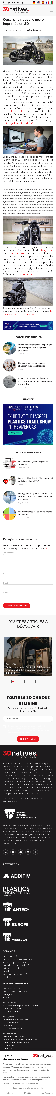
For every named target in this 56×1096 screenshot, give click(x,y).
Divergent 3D (46, 250)
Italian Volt (18, 253)
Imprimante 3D (10, 956)
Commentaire (9, 553)
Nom (5, 573)
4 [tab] (25, 681)
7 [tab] (38, 681)
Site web (6, 592)
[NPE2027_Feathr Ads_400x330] (28, 424)
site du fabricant (23, 274)
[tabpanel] (28, 657)
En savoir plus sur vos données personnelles (20, 1084)
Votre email (12, 718)
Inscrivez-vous (28, 739)
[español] (43, 2)
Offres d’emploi (11, 968)
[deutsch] (34, 2)
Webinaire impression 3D (15, 974)
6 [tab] (34, 681)
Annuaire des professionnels (17, 959)
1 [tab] (12, 681)
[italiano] (52, 2)
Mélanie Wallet (34, 30)
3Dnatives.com (32, 798)
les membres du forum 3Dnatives (28, 312)
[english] (38, 2)
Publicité (7, 977)
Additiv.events (10, 801)
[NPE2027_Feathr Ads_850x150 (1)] (28, 325)
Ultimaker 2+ (16, 111)
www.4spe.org (10, 843)
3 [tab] (21, 681)
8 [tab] (43, 681)
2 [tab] (17, 681)
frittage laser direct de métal (21, 123)
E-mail (6, 583)
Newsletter (8, 971)
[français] (47, 2)
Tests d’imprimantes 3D (15, 962)
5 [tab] (30, 681)
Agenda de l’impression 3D (17, 965)
